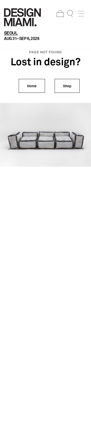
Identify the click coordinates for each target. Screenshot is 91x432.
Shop (67, 86)
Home (32, 86)
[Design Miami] (22, 17)
